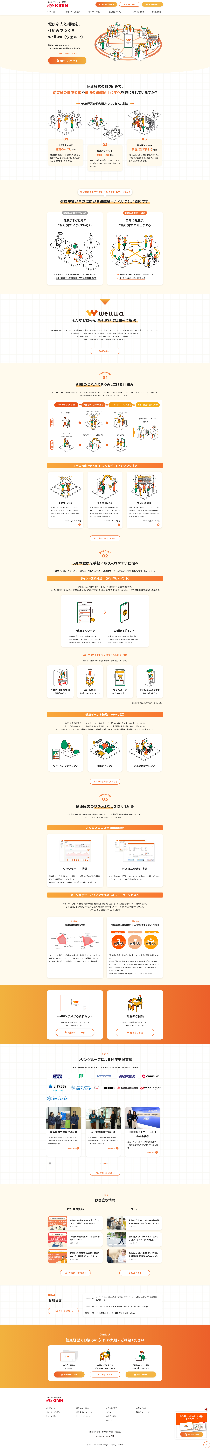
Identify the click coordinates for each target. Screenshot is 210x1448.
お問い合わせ (153, 4)
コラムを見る (134, 1273)
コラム (108, 1412)
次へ (110, 1163)
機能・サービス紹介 (73, 12)
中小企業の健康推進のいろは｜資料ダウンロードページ (84, 1238)
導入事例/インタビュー (116, 12)
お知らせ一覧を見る (63, 1311)
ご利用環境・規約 (94, 1432)
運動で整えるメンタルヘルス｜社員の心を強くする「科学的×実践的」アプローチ (143, 1238)
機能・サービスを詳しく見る (104, 538)
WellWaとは (51, 12)
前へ (100, 1163)
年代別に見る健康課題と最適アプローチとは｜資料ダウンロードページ (84, 1222)
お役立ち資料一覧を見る (74, 1273)
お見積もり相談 (106, 1374)
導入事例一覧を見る (104, 1172)
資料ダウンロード (107, 4)
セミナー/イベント (83, 1416)
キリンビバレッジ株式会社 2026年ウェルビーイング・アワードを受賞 (122, 1306)
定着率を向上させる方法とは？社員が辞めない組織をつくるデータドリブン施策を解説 (144, 1222)
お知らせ (109, 1420)
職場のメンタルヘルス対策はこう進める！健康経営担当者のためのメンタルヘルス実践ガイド (144, 1255)
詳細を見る (73, 1148)
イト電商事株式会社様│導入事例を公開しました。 (115, 1313)
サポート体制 (51, 1416)
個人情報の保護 (107, 1432)
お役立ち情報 (156, 12)
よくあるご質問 (138, 12)
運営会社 (118, 1432)
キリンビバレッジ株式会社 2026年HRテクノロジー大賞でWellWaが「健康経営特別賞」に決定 (126, 1298)
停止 (49, 1164)
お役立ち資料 (111, 1416)
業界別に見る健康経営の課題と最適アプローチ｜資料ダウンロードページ (84, 1254)
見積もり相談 (130, 4)
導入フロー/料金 (94, 12)
